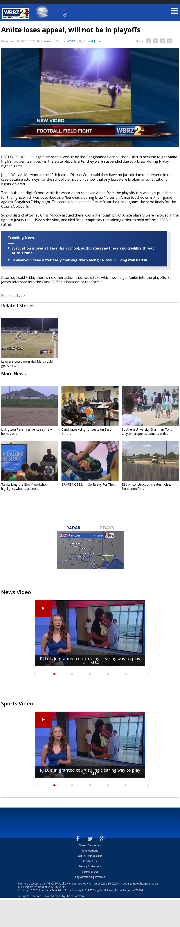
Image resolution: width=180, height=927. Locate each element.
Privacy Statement (90, 866)
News (48, 41)
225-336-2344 (56, 887)
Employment (90, 850)
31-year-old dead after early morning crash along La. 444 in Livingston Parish (79, 260)
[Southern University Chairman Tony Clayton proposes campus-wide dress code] (150, 406)
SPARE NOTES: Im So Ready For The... (88, 484)
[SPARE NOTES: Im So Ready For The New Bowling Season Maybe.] (90, 461)
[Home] (16, 13)
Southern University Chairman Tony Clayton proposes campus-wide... (147, 431)
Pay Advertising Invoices (90, 877)
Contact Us (90, 861)
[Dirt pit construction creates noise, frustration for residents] (150, 461)
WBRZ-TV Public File (90, 856)
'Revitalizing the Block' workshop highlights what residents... (24, 486)
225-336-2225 (109, 883)
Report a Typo (13, 295)
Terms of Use (90, 872)
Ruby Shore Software (72, 896)
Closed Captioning (90, 845)
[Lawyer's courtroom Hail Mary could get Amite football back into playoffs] (29, 338)
